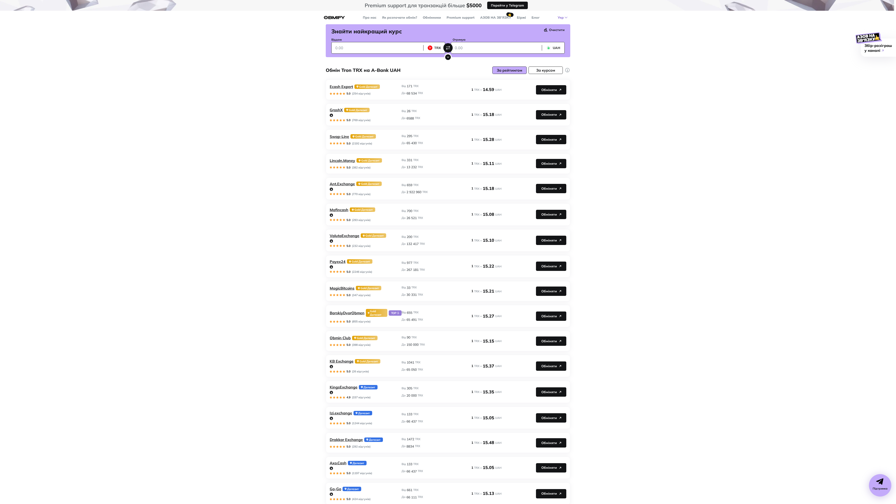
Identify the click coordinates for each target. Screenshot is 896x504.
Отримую (459, 39)
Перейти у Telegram (507, 5)
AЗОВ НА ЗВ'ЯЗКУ (495, 17)
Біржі (521, 17)
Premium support (461, 17)
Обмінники (432, 17)
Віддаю (336, 39)
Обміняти (549, 90)
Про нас (369, 17)
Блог (536, 17)
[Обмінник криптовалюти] (334, 17)
